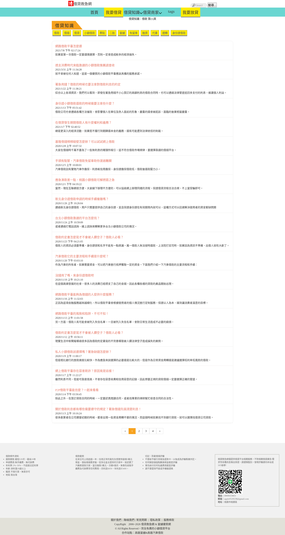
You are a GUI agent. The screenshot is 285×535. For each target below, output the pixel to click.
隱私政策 (155, 520)
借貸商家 (151, 12)
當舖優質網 (164, 524)
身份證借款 (179, 33)
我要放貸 (190, 12)
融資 (145, 33)
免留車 (134, 33)
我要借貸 (114, 12)
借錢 (66, 33)
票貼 (102, 33)
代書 (155, 33)
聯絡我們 (129, 520)
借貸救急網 (83, 4)
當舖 (122, 33)
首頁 (94, 12)
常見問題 (141, 520)
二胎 (112, 33)
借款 (56, 33)
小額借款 (89, 33)
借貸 (76, 33)
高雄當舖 (140, 532)
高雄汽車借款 (155, 532)
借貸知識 (132, 12)
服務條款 (169, 520)
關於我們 (116, 520)
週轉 (165, 33)
